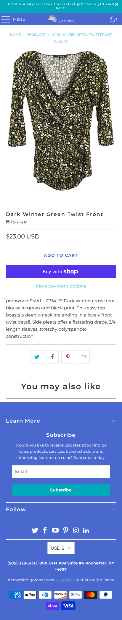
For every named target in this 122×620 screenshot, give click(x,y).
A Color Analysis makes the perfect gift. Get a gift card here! (61, 5)
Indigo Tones (101, 579)
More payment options (61, 286)
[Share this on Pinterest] (67, 356)
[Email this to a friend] (83, 356)
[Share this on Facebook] (52, 356)
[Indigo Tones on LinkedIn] (86, 530)
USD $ (57, 548)
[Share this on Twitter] (36, 356)
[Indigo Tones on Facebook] (45, 530)
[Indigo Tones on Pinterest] (65, 530)
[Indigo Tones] (61, 19)
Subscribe (61, 490)
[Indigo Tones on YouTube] (55, 530)
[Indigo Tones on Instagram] (76, 530)
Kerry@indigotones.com (31, 579)
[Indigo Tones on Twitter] (34, 530)
